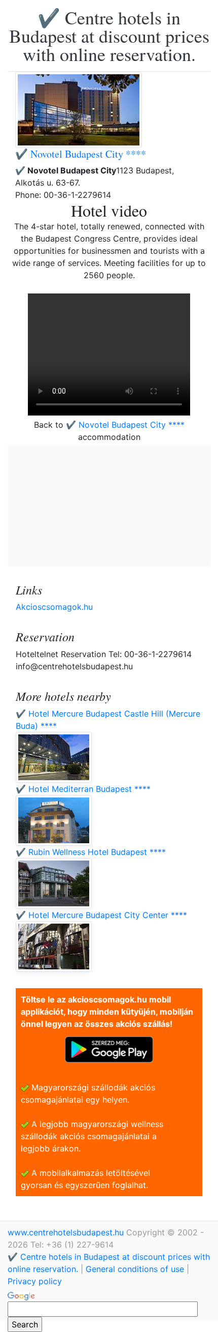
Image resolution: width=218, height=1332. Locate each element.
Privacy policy (35, 1281)
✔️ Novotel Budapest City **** (80, 154)
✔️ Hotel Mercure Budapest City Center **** (101, 915)
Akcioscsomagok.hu (54, 607)
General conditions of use (135, 1269)
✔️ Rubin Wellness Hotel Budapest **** (91, 852)
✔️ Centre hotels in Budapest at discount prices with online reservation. (109, 35)
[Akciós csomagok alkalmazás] (109, 1049)
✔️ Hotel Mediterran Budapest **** (83, 789)
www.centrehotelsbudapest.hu (67, 1232)
